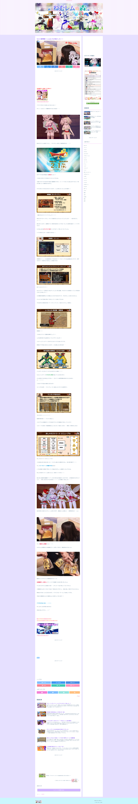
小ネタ (85, 190)
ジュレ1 (85, 157)
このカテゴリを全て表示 (92, 95)
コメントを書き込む (58, 790)
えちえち (85, 151)
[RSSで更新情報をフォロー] (74, 692)
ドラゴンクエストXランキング (42, 101)
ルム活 (85, 176)
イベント (85, 147)
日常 (84, 194)
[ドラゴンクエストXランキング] (47, 633)
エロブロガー (86, 153)
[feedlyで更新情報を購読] (64, 692)
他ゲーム (85, 188)
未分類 (85, 196)
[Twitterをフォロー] (53, 692)
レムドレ (85, 180)
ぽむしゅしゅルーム (87, 172)
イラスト (85, 149)
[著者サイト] (42, 692)
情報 (38, 657)
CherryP (85, 145)
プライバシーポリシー (98, 800)
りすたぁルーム (86, 174)
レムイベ (85, 178)
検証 (84, 198)
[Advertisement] (58, 669)
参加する (99, 96)
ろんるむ (85, 186)
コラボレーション (87, 155)
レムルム (85, 182)
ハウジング (86, 168)
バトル (85, 170)
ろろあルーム (86, 184)
